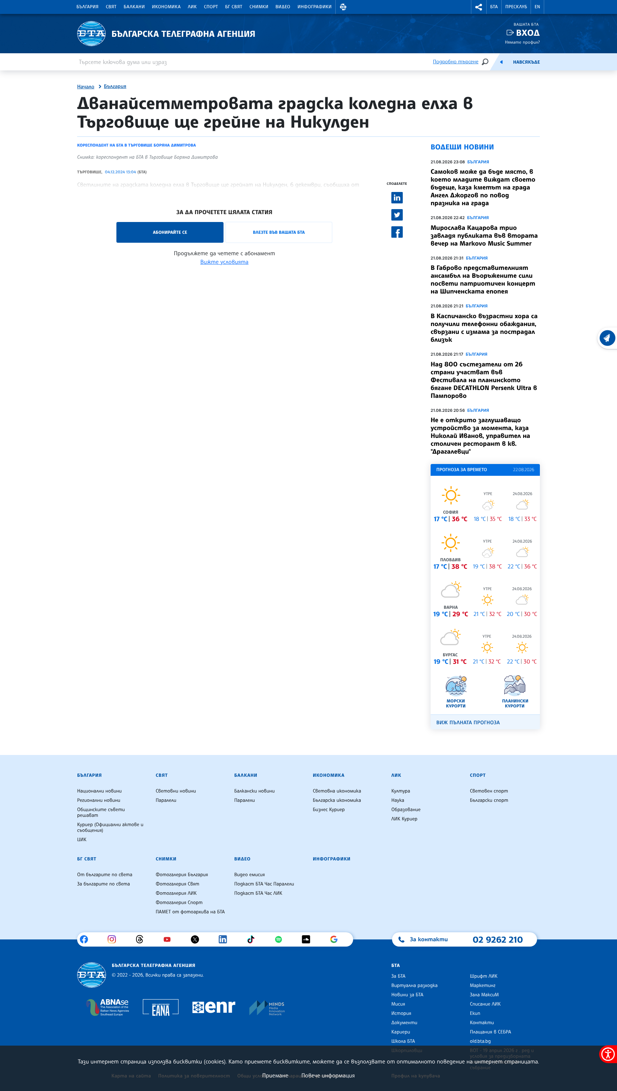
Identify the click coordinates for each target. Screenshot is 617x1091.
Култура (400, 791)
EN (537, 7)
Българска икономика (337, 800)
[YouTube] (169, 939)
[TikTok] (253, 939)
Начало (85, 87)
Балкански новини (254, 791)
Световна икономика (337, 791)
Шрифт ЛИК (483, 976)
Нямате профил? (522, 42)
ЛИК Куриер (404, 819)
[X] (197, 939)
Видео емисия (249, 875)
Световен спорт (489, 791)
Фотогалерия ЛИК (176, 893)
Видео (283, 7)
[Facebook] (86, 939)
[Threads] (142, 939)
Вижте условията (224, 261)
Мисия (398, 1004)
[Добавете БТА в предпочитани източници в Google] (336, 939)
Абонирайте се (170, 232)
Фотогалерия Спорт (179, 902)
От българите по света (104, 875)
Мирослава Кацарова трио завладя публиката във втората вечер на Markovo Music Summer (484, 235)
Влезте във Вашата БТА (279, 232)
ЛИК (192, 7)
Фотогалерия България (182, 875)
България (87, 7)
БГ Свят (233, 7)
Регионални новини (98, 800)
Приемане (275, 1075)
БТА (494, 7)
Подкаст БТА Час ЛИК (258, 893)
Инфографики (314, 7)
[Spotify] (281, 939)
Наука (397, 800)
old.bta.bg (480, 1041)
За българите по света (103, 884)
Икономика (166, 7)
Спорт (211, 7)
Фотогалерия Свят (177, 884)
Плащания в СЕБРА (490, 1032)
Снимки (259, 7)
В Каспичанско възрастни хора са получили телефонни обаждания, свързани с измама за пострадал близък (484, 328)
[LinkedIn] (225, 939)
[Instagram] (114, 939)
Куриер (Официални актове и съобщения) (110, 827)
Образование (406, 810)
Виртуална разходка (414, 985)
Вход (528, 33)
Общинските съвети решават (101, 812)
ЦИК (81, 840)
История (401, 1013)
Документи (404, 1023)
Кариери (400, 1032)
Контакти (482, 1023)
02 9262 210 (497, 939)
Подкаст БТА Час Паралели (264, 884)
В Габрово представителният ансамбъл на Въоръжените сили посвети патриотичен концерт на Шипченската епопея (483, 279)
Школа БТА (403, 1041)
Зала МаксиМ (484, 995)
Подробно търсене (455, 62)
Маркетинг (482, 985)
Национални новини (99, 791)
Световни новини (176, 791)
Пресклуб (516, 7)
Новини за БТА (407, 995)
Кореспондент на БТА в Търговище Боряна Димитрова (136, 145)
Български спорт (489, 800)
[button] (343, 7)
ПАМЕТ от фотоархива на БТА (190, 912)
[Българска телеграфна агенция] (91, 975)
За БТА (398, 976)
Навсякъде (526, 62)
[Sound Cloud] (308, 939)
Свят (111, 7)
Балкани (134, 7)
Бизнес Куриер (329, 810)
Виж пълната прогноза (468, 723)
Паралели (166, 800)
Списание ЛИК (485, 1004)
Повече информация (328, 1075)
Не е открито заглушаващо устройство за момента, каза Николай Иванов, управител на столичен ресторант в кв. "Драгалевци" (480, 435)
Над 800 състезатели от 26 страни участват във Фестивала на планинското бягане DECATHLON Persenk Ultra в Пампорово (484, 380)
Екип (475, 1013)
